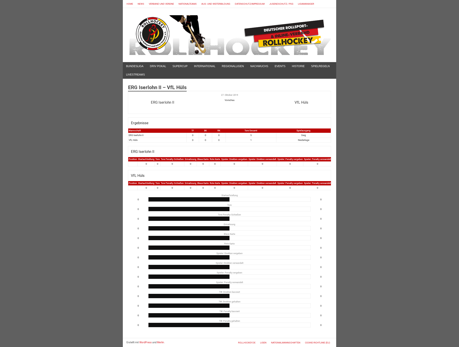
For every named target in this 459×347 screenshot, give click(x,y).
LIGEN (263, 342)
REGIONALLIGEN (233, 66)
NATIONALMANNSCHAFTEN (285, 342)
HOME (130, 4)
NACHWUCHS (259, 66)
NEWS (141, 4)
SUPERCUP (180, 66)
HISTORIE (298, 66)
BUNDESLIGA (134, 66)
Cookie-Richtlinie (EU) (317, 342)
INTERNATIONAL (204, 66)
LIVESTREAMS (135, 74)
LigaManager (306, 4)
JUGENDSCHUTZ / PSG (281, 4)
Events (280, 66)
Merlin (160, 342)
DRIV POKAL (158, 66)
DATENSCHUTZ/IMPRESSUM (250, 4)
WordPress (145, 342)
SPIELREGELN (320, 66)
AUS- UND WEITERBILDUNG (215, 4)
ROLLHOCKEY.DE (246, 342)
